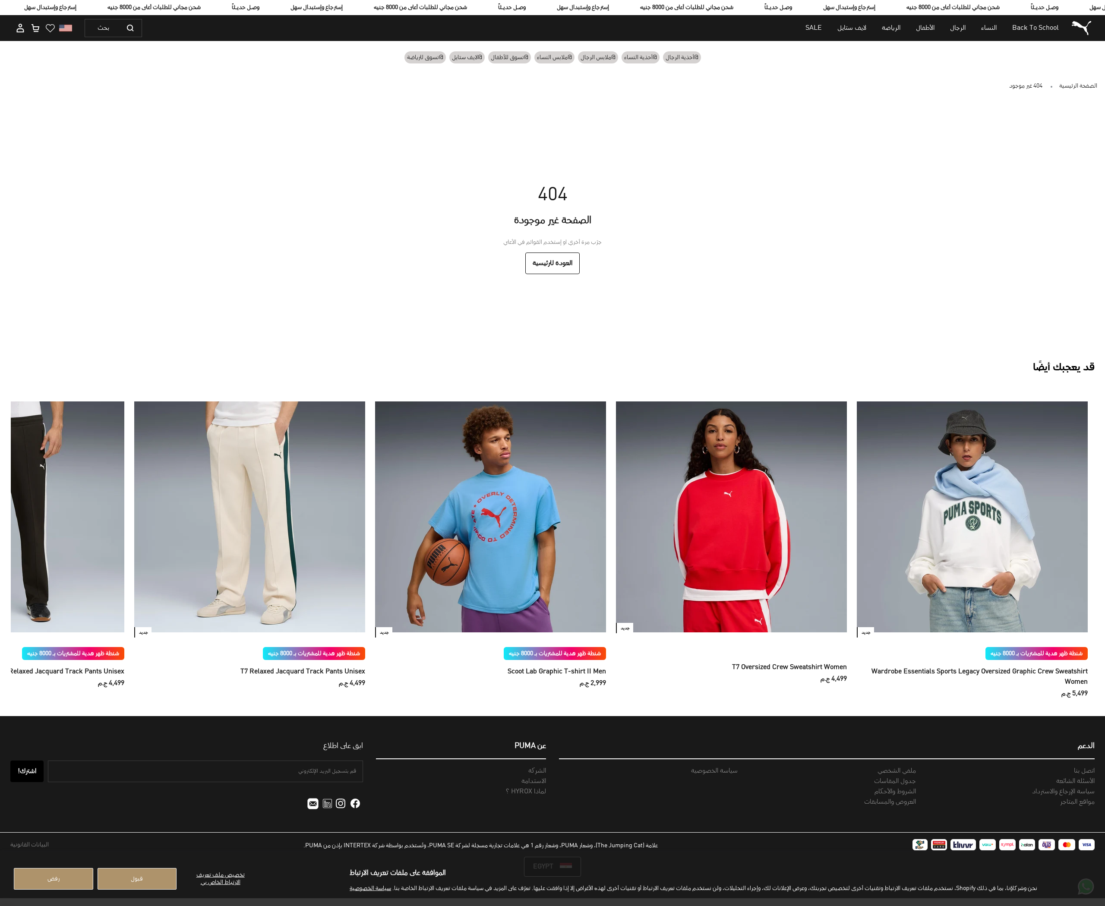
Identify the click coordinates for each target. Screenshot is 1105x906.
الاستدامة (533, 781)
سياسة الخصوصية (370, 888)
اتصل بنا (1084, 770)
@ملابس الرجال (598, 57)
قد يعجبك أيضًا (1064, 368)
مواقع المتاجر (1077, 802)
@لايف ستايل (467, 57)
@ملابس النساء (554, 57)
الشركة (537, 770)
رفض (53, 879)
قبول (137, 879)
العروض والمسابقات (890, 802)
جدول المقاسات (895, 781)
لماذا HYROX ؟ (526, 791)
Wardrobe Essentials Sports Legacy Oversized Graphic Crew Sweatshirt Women (979, 676)
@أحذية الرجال (682, 57)
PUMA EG (1080, 28)
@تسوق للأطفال (509, 57)
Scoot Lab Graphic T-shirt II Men (557, 671)
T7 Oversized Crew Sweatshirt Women (789, 667)
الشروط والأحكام (895, 791)
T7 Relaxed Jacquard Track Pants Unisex (302, 671)
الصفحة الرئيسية (1078, 86)
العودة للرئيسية (552, 263)
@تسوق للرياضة (425, 57)
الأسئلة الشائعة (1075, 781)
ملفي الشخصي (897, 770)
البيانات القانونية (29, 845)
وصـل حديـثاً (245, 7)
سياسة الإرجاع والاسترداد (1063, 791)
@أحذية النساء (640, 57)
